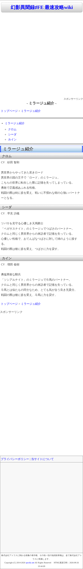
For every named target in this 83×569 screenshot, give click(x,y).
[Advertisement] (41, 55)
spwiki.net (30, 563)
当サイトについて (42, 459)
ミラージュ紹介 (31, 110)
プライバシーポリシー (15, 459)
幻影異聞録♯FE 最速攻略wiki (42, 7)
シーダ (12, 134)
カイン (12, 139)
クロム (12, 129)
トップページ (9, 110)
